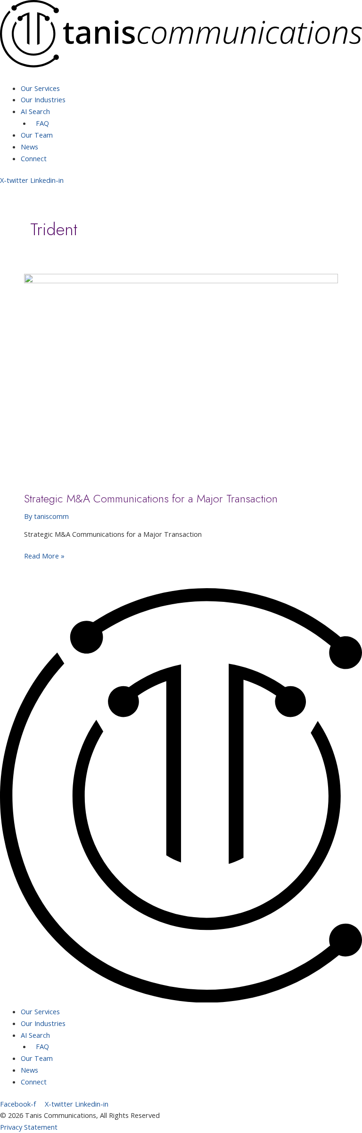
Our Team (37, 135)
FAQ (42, 123)
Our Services (40, 88)
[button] (181, 76)
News (29, 146)
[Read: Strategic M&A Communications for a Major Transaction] (181, 377)
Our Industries (43, 99)
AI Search (35, 111)
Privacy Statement (29, 1127)
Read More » (44, 555)
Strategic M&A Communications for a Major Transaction (151, 499)
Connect (34, 158)
